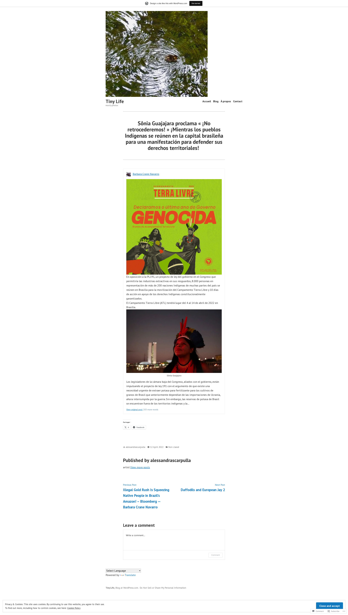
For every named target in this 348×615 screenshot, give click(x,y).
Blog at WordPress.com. (127, 587)
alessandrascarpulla (135, 447)
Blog (215, 101)
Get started (196, 3)
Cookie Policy (73, 608)
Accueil (206, 101)
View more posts (140, 467)
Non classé (173, 447)
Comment (215, 555)
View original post (134, 409)
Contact (237, 101)
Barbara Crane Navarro (146, 174)
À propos (226, 101)
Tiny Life (115, 101)
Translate (130, 575)
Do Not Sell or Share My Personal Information (163, 587)
